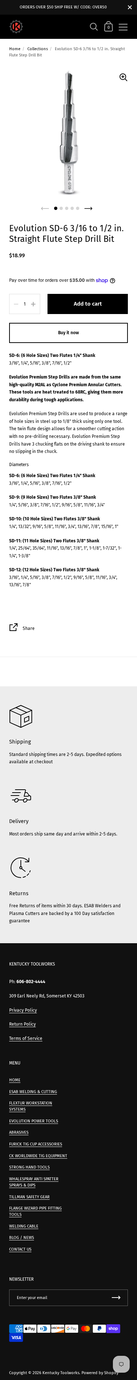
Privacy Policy (23, 1010)
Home (14, 49)
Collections (37, 49)
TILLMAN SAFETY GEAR (29, 1197)
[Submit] (116, 1297)
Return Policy (22, 1024)
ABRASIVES (18, 1132)
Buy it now (68, 332)
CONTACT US (20, 1249)
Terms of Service (25, 1038)
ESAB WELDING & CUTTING (33, 1091)
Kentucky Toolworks (60, 1372)
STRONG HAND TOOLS (29, 1167)
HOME (14, 1080)
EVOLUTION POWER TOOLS (33, 1121)
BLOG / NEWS (21, 1237)
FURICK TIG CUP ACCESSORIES (35, 1144)
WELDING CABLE (23, 1226)
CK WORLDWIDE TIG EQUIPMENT (38, 1156)
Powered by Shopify (99, 1372)
